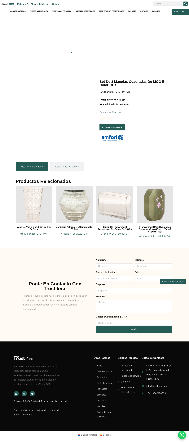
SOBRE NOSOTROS (18, 11)
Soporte (132, 11)
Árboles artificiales (85, 11)
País (137, 272)
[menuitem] (156, 11)
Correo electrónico (106, 272)
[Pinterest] (32, 393)
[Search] (185, 4)
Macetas (116, 112)
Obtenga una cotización (172, 281)
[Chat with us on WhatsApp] (182, 435)
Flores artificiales (39, 11)
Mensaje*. (101, 296)
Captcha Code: (111, 316)
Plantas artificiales (61, 11)
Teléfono (139, 260)
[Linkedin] (16, 393)
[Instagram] (24, 393)
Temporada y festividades (111, 11)
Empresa (100, 284)
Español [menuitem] (107, 434)
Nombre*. (101, 260)
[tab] (32, 166)
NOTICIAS (144, 11)
